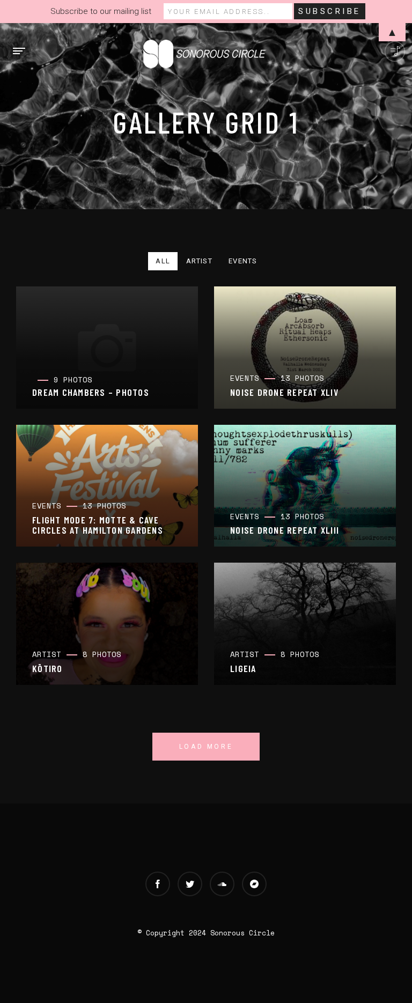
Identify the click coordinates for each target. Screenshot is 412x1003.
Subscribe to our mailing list (100, 11)
